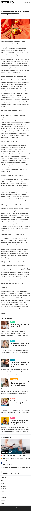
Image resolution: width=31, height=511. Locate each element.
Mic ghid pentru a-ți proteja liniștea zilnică (19, 325)
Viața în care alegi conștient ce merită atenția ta (19, 402)
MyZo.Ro (14, 507)
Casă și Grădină (14, 379)
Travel (2, 503)
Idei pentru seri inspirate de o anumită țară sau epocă (19, 344)
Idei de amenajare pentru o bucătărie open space (15, 455)
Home (2, 6)
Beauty (3, 483)
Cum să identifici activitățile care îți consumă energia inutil (19, 364)
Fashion (3, 491)
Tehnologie (4, 500)
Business (3, 486)
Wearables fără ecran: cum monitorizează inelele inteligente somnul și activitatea (15, 472)
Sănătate (3, 497)
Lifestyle (7, 6)
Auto (2, 480)
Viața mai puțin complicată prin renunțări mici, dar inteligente (19, 422)
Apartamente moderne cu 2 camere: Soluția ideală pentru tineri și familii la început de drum (19, 384)
